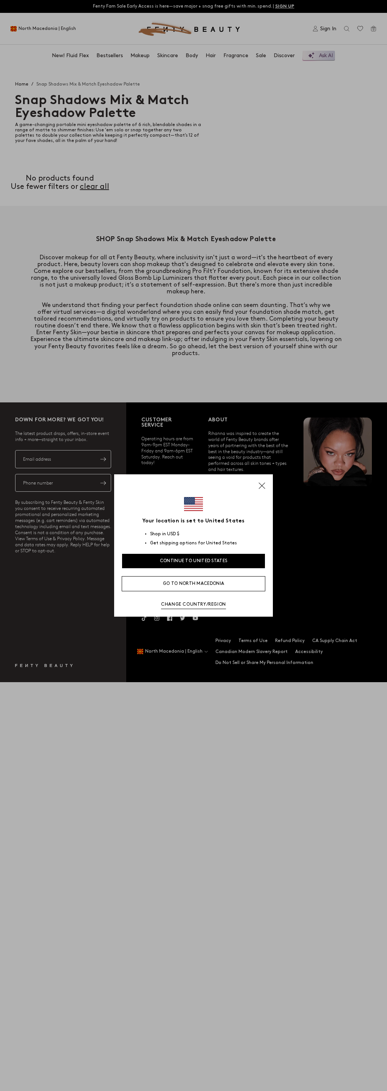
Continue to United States (194, 561)
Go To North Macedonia (193, 583)
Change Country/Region (193, 604)
